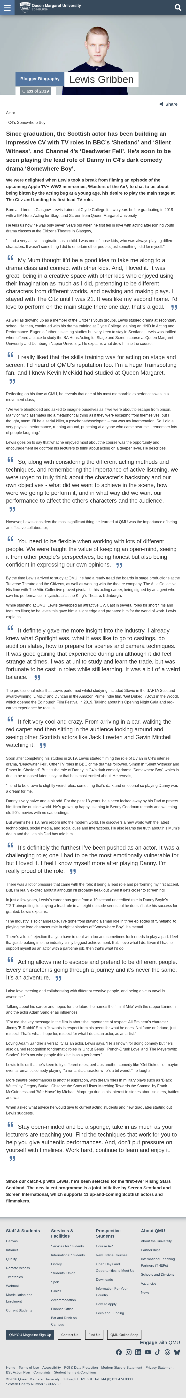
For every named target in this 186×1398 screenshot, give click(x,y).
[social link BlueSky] (177, 1352)
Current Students (19, 1310)
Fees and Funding (110, 1313)
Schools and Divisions (157, 1274)
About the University (156, 1241)
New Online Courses (111, 1255)
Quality (11, 1259)
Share (171, 104)
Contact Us (69, 1335)
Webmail (12, 1286)
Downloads (104, 1279)
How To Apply (106, 1304)
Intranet (12, 1250)
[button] (7, 7)
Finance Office (62, 1309)
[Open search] (178, 7)
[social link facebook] (119, 1352)
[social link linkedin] (138, 1352)
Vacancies (148, 1283)
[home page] (48, 7)
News (145, 1292)
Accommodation (63, 1300)
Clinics (56, 1291)
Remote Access (18, 1268)
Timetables (14, 1277)
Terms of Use (29, 1367)
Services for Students (67, 1246)
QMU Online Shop (124, 1335)
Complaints (42, 1372)
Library (56, 1264)
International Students (68, 1255)
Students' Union (63, 1273)
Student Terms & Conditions (75, 1372)
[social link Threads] (167, 1352)
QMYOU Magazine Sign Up (30, 1335)
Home (10, 1367)
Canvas (12, 1241)
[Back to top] (180, 1392)
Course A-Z (104, 1246)
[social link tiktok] (158, 1352)
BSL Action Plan (18, 1372)
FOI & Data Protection (81, 1367)
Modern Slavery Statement (121, 1367)
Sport (55, 1282)
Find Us (94, 1335)
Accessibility (51, 1367)
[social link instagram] (129, 1352)
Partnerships (150, 1250)
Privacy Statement (159, 1367)
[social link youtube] (148, 1352)
